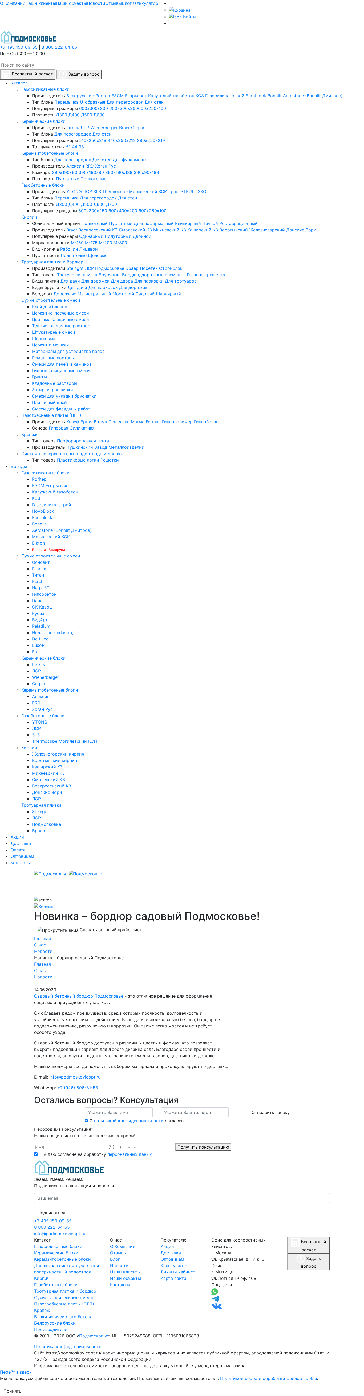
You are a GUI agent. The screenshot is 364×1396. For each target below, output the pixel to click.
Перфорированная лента (83, 440)
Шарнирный (168, 293)
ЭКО (202, 191)
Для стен (154, 102)
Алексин (75, 166)
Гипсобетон (206, 421)
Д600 (99, 114)
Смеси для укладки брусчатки (64, 396)
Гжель (72, 127)
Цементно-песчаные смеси (60, 313)
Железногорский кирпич (58, 754)
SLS (97, 191)
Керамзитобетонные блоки (49, 153)
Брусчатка (110, 274)
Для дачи (70, 281)
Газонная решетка (206, 274)
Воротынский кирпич (54, 760)
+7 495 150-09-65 (19, 47)
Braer (124, 127)
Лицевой (88, 249)
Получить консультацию (203, 1147)
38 (81, 146)
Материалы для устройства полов (68, 351)
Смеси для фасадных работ (61, 408)
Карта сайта (173, 1278)
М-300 (120, 242)
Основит (41, 562)
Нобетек (149, 268)
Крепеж (29, 434)
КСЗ (200, 95)
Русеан (39, 613)
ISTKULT (188, 191)
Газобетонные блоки (43, 185)
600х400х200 (122, 210)
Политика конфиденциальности (68, 1346)
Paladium (41, 626)
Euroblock (256, 95)
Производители (50, 1329)
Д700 (111, 204)
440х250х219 (122, 140)
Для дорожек (95, 281)
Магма (137, 421)
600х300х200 (123, 108)
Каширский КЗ (202, 229)
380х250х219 (151, 140)
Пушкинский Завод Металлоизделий (105, 447)
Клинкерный (188, 223)
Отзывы (113, 3)
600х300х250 (92, 210)
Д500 (86, 114)
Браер (132, 268)
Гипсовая (58, 428)
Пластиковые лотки (78, 460)
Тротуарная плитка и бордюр (52, 261)
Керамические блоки (43, 121)
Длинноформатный (154, 223)
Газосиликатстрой (224, 95)
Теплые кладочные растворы (63, 325)
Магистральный (94, 293)
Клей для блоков (49, 306)
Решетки (109, 460)
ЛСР (84, 127)
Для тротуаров (181, 281)
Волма (100, 421)
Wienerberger (104, 127)
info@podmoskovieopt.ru (74, 1077)
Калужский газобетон (171, 95)
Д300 (61, 114)
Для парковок (103, 287)
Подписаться (51, 1212)
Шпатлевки (43, 338)
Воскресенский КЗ (98, 229)
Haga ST (40, 587)
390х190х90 (64, 172)
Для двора (122, 281)
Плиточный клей (49, 402)
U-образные (92, 102)
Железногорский (267, 229)
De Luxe (40, 639)
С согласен (137, 1120)
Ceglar (137, 127)
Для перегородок (125, 102)
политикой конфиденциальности (129, 1120)
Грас (173, 191)
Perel (37, 581)
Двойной (142, 236)
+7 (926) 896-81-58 (77, 1087)
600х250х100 (152, 108)
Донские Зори (301, 229)
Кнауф (72, 421)
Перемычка (66, 102)
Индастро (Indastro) (53, 632)
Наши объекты (71, 3)
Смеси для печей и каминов (62, 364)
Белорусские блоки (55, 1323)
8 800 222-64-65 (59, 47)
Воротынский (233, 229)
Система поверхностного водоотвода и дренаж (72, 453)
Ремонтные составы (53, 357)
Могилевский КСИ (148, 191)
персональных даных (129, 1154)
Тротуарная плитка (77, 274)
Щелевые (97, 255)
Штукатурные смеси (53, 332)
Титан (38, 575)
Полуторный (118, 236)
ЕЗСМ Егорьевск (129, 95)
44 (74, 146)
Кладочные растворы (54, 383)
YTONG (74, 191)
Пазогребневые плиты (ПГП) (51, 415)
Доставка (171, 1252)
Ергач (86, 421)
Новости (96, 3)
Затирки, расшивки (52, 389)
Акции (167, 1246)
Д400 (74, 114)
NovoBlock (43, 511)
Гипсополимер (177, 421)
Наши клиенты (40, 3)
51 (68, 146)
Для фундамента (130, 159)
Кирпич (29, 217)
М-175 (91, 242)
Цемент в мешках (50, 345)
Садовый (145, 293)
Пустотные (67, 178)
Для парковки (149, 281)
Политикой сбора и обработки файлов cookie (268, 1378)
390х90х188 (146, 172)
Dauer (38, 600)
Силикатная (82, 428)
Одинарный (91, 236)
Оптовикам (172, 1259)
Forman (153, 421)
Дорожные (65, 293)
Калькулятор (145, 3)
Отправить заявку (271, 1112)
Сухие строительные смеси (50, 300)
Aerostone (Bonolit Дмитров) (313, 95)
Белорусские (80, 95)
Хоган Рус (105, 166)
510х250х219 (92, 140)
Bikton (38, 543)
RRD (89, 166)
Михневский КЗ (169, 229)
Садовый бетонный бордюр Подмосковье (78, 996)
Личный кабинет (178, 1272)
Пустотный (120, 223)
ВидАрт (40, 619)
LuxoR (38, 645)
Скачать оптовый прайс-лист (110, 929)
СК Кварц (42, 607)
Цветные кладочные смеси (60, 319)
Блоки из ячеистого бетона (63, 1316)
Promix (39, 568)
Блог (127, 3)
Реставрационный (238, 223)
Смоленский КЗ (135, 229)
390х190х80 (91, 172)
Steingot (75, 268)
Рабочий (69, 249)
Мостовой (123, 293)
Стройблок (171, 268)
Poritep (102, 95)
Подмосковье (109, 268)
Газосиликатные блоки (45, 89)
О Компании (12, 3)
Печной (210, 223)
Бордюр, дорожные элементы (153, 274)
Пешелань (119, 421)
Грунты (39, 376)
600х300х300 (93, 108)
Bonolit (275, 95)
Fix (35, 651)
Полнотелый (95, 223)
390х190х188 (118, 172)
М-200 (105, 242)
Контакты (120, 1284)
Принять (12, 1391)
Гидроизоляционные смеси (61, 370)
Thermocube (115, 191)
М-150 (77, 242)
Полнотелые (93, 178)
